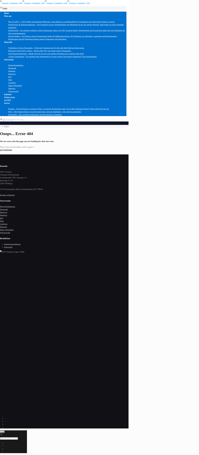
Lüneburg (3, 224)
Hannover (3, 212)
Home (6, 126)
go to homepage (6, 150)
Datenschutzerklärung (12, 244)
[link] (22, 120)
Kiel (1, 218)
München (3, 227)
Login (5, 8)
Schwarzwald (5, 233)
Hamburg (3, 215)
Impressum (8, 247)
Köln (2, 221)
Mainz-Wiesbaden (7, 230)
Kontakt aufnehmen (7, 195)
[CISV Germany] (45, 3)
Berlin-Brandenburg (7, 207)
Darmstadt (4, 209)
